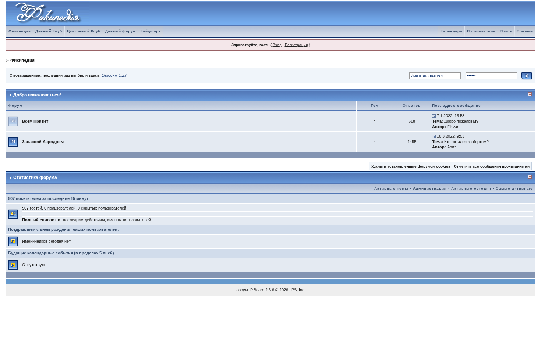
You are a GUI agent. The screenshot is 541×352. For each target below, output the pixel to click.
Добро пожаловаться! (37, 95)
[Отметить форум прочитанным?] (13, 141)
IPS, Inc (297, 290)
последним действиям (84, 220)
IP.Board (256, 290)
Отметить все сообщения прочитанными (492, 166)
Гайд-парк (151, 31)
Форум (242, 290)
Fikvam (453, 126)
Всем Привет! (36, 121)
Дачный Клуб (48, 31)
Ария (451, 147)
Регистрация (296, 45)
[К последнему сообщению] (434, 115)
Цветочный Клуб (83, 31)
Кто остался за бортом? (466, 142)
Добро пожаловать (461, 121)
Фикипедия (19, 31)
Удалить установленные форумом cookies (410, 166)
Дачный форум (120, 31)
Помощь (525, 31)
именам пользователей (129, 220)
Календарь (451, 31)
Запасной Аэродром (43, 142)
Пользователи (481, 31)
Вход (277, 45)
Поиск (506, 31)
